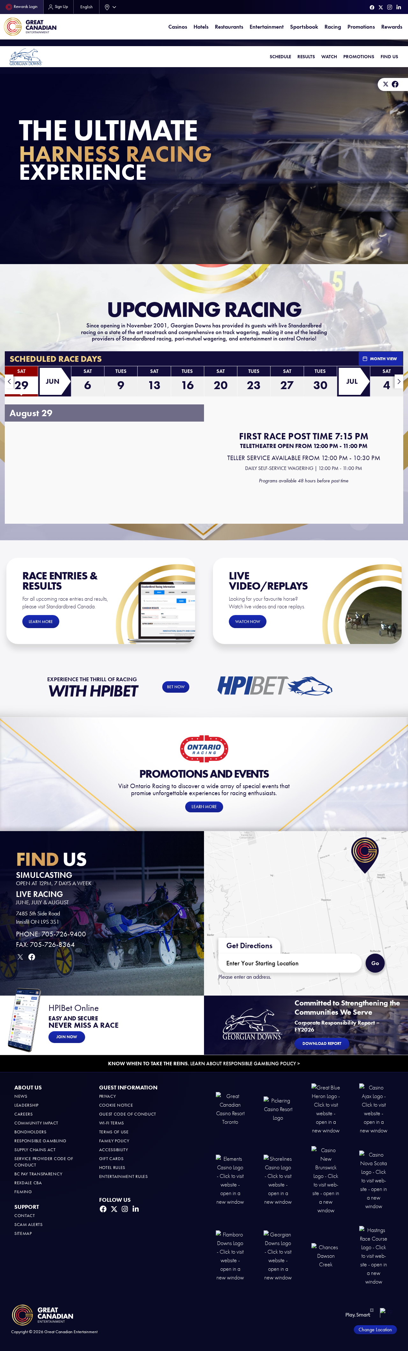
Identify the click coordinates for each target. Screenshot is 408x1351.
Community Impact (36, 1123)
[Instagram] (389, 7)
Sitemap (23, 1233)
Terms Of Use (114, 1132)
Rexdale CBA (28, 1183)
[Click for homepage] (26, 56)
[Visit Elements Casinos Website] (230, 1180)
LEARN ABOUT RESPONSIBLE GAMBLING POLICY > (204, 1063)
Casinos (177, 26)
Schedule (280, 57)
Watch (329, 57)
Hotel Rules (112, 1167)
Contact (24, 1215)
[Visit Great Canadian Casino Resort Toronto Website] (230, 1108)
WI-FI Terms (111, 1123)
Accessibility (113, 1149)
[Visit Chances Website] (325, 1255)
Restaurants (229, 26)
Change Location (375, 1329)
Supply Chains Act (35, 1149)
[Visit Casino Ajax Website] (373, 1108)
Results (306, 57)
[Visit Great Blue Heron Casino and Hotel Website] (325, 1108)
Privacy (107, 1096)
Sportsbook (304, 26)
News (20, 1096)
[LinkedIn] (398, 7)
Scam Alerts (28, 1224)
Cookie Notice (116, 1105)
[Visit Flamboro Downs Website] (230, 1255)
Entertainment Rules (123, 1176)
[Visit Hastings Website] (373, 1255)
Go (375, 963)
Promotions (361, 26)
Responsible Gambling (40, 1141)
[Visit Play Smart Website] (360, 1313)
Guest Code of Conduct (128, 1114)
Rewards (391, 26)
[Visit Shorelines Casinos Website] (278, 1180)
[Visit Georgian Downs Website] (278, 1255)
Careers (23, 1114)
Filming (23, 1191)
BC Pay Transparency (38, 1174)
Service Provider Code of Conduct (43, 1162)
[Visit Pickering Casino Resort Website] (278, 1108)
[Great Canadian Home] (30, 26)
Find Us (389, 57)
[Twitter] (380, 7)
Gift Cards (111, 1158)
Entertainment (267, 26)
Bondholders (30, 1132)
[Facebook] (372, 7)
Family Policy (114, 1141)
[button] (21, 383)
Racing (332, 26)
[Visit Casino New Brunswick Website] (325, 1180)
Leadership (26, 1105)
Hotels (200, 26)
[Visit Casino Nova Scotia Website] (373, 1180)
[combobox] (109, 7)
